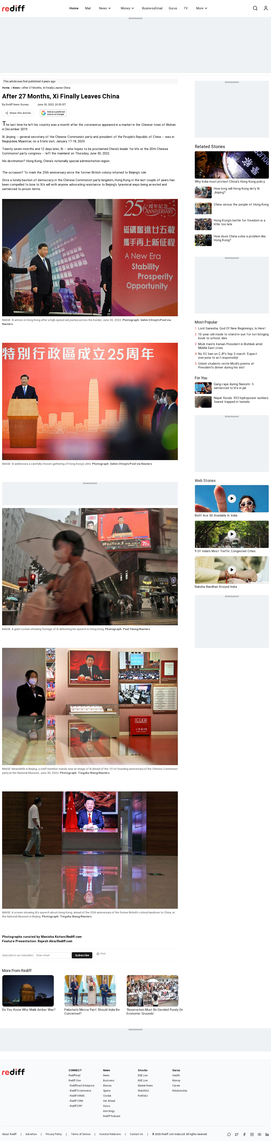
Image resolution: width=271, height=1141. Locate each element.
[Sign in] (266, 8)
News (103, 8)
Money (125, 8)
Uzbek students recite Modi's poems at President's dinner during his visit (226, 365)
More (199, 8)
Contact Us (136, 1134)
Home (74, 8)
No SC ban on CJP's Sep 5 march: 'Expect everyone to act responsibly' (227, 356)
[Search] (255, 8)
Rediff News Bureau (17, 104)
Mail (88, 8)
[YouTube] (259, 1135)
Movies (107, 1085)
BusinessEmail (152, 8)
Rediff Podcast (111, 1116)
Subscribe (82, 955)
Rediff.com (168, 1134)
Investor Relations (110, 1134)
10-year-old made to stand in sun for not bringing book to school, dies (233, 336)
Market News (145, 1085)
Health (176, 1075)
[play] (232, 498)
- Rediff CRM (76, 1100)
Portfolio (143, 1095)
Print (103, 953)
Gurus (173, 8)
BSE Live (143, 1075)
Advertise (31, 1134)
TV (186, 8)
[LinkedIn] (267, 1135)
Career (176, 1085)
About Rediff (9, 1134)
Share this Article (20, 113)
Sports (107, 1090)
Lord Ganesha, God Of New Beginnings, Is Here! (231, 328)
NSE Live (143, 1080)
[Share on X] (236, 1135)
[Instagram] (252, 1135)
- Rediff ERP (75, 1106)
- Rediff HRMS (76, 1095)
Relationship (179, 1090)
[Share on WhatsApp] (229, 1135)
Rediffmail (75, 1075)
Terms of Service (81, 1134)
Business (108, 1080)
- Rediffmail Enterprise (81, 1085)
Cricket (107, 1095)
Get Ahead (109, 1100)
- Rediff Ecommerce (80, 1090)
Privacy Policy (54, 1134)
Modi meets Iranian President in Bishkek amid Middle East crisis (230, 346)
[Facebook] (244, 1135)
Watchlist (143, 1090)
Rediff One (75, 1080)
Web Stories (205, 480)
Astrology (109, 1111)
